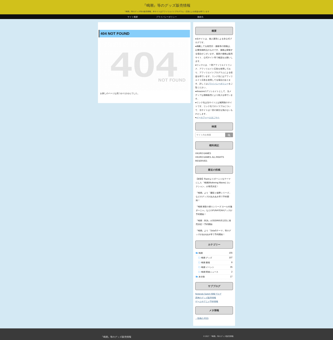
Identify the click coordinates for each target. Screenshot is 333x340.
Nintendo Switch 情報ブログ (208, 294)
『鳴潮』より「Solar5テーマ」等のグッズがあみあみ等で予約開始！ (213, 232)
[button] (229, 135)
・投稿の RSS (202, 318)
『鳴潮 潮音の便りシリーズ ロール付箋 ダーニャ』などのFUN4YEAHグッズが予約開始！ (214, 210)
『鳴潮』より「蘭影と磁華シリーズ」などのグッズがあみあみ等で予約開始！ (213, 196)
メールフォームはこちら (208, 117)
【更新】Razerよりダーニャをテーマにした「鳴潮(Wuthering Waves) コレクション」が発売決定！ (213, 183)
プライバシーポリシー (218, 84)
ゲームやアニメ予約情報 (206, 301)
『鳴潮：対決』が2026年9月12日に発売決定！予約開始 (213, 222)
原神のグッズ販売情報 (205, 298)
